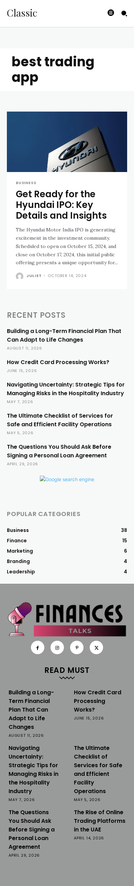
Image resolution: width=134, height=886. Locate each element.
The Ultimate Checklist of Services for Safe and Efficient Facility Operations (60, 420)
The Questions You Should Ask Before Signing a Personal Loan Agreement (59, 451)
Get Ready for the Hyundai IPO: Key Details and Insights (61, 205)
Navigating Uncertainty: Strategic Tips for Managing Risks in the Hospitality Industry (66, 389)
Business (26, 183)
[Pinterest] (76, 647)
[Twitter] (96, 647)
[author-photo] (20, 276)
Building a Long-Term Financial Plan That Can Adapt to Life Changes (64, 335)
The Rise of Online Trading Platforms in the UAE (99, 820)
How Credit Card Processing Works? (58, 362)
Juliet (34, 275)
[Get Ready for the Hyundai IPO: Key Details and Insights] (67, 142)
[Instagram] (57, 647)
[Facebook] (37, 647)
